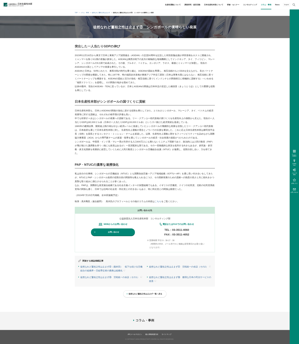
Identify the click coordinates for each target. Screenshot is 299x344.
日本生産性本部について (213, 5)
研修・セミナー (233, 5)
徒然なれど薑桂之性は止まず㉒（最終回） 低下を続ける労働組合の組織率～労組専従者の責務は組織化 (111, 268)
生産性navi (294, 164)
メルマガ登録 (294, 173)
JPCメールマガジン (135, 334)
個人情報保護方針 (151, 334)
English (286, 4)
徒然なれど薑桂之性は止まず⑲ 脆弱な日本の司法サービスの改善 (180, 279)
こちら (158, 201)
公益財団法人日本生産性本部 (18, 5)
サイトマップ (166, 334)
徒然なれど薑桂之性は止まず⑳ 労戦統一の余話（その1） (109, 277)
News (277, 5)
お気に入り (294, 183)
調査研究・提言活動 (192, 5)
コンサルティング (250, 5)
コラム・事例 (266, 5)
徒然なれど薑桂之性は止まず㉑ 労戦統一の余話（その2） (178, 266)
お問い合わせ (294, 192)
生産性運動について (173, 5)
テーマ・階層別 (294, 155)
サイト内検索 (293, 4)
